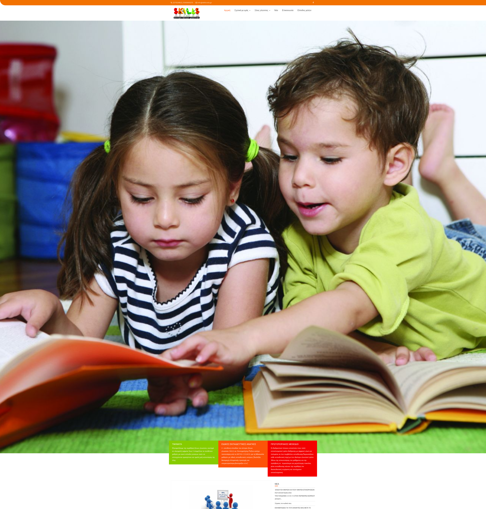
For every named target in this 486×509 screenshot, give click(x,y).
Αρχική (227, 10)
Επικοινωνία (287, 10)
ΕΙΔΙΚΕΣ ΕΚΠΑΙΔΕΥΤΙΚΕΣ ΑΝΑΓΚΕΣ (238, 444)
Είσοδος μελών (304, 10)
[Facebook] (313, 3)
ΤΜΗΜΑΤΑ (177, 444)
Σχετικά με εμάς (241, 10)
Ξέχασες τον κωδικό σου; (283, 503)
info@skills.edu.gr (205, 2)
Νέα (276, 10)
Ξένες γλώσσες (261, 10)
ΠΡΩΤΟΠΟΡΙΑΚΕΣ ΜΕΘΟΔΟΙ (284, 444)
